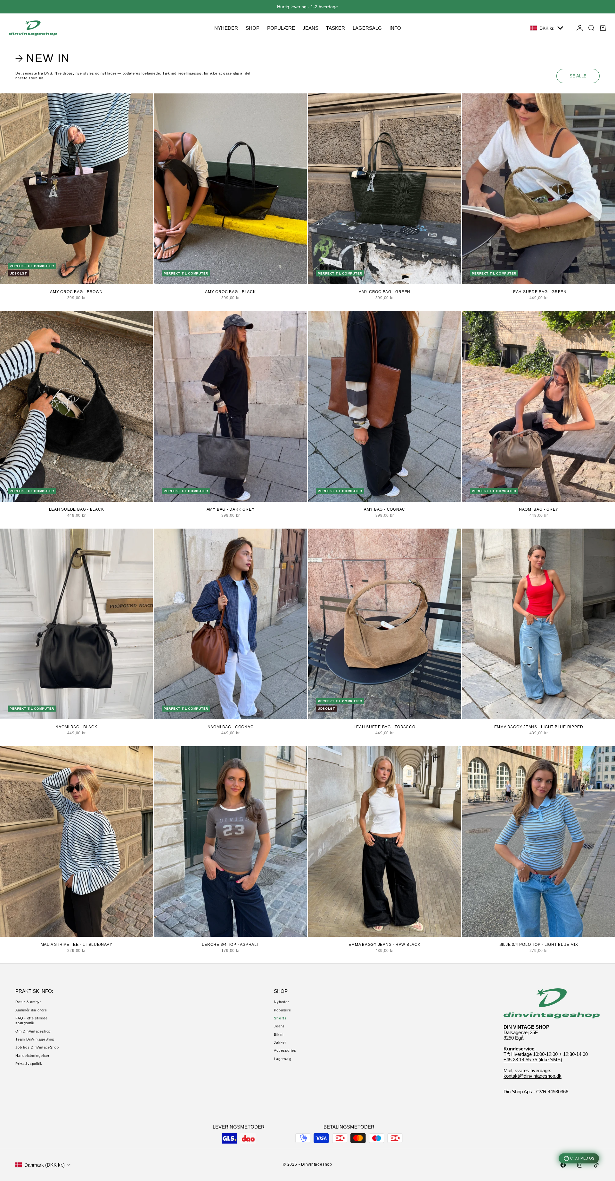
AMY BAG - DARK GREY (231, 509)
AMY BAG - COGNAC (384, 509)
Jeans (279, 1026)
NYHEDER (226, 28)
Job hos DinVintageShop (37, 1047)
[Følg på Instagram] (580, 1165)
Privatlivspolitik (28, 1063)
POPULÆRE (281, 28)
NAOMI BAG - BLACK (76, 727)
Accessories (285, 1050)
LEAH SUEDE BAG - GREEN (539, 292)
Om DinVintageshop (33, 1031)
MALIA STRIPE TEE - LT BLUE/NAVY (76, 944)
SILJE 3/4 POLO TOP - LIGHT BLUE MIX (538, 944)
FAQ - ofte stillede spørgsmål (31, 1020)
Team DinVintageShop (34, 1039)
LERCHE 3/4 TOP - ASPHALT (230, 944)
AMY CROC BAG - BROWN (76, 292)
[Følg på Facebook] (563, 1165)
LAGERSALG (367, 28)
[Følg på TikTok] (596, 1165)
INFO (395, 28)
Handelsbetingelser (32, 1055)
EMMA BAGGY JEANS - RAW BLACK (384, 944)
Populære (282, 1010)
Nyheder (281, 1002)
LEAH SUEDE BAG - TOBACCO (384, 727)
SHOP (252, 28)
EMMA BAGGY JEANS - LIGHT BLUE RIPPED (538, 727)
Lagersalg (282, 1059)
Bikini (278, 1034)
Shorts (280, 1018)
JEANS (310, 28)
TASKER (335, 28)
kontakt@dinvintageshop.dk (533, 1076)
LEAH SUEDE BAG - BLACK (76, 509)
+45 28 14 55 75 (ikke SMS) (533, 1059)
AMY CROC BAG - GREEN (384, 292)
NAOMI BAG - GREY (538, 509)
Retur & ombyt (28, 1002)
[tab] (43, 58)
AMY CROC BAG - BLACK (230, 292)
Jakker (280, 1042)
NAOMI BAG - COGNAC (231, 727)
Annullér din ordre (31, 1010)
